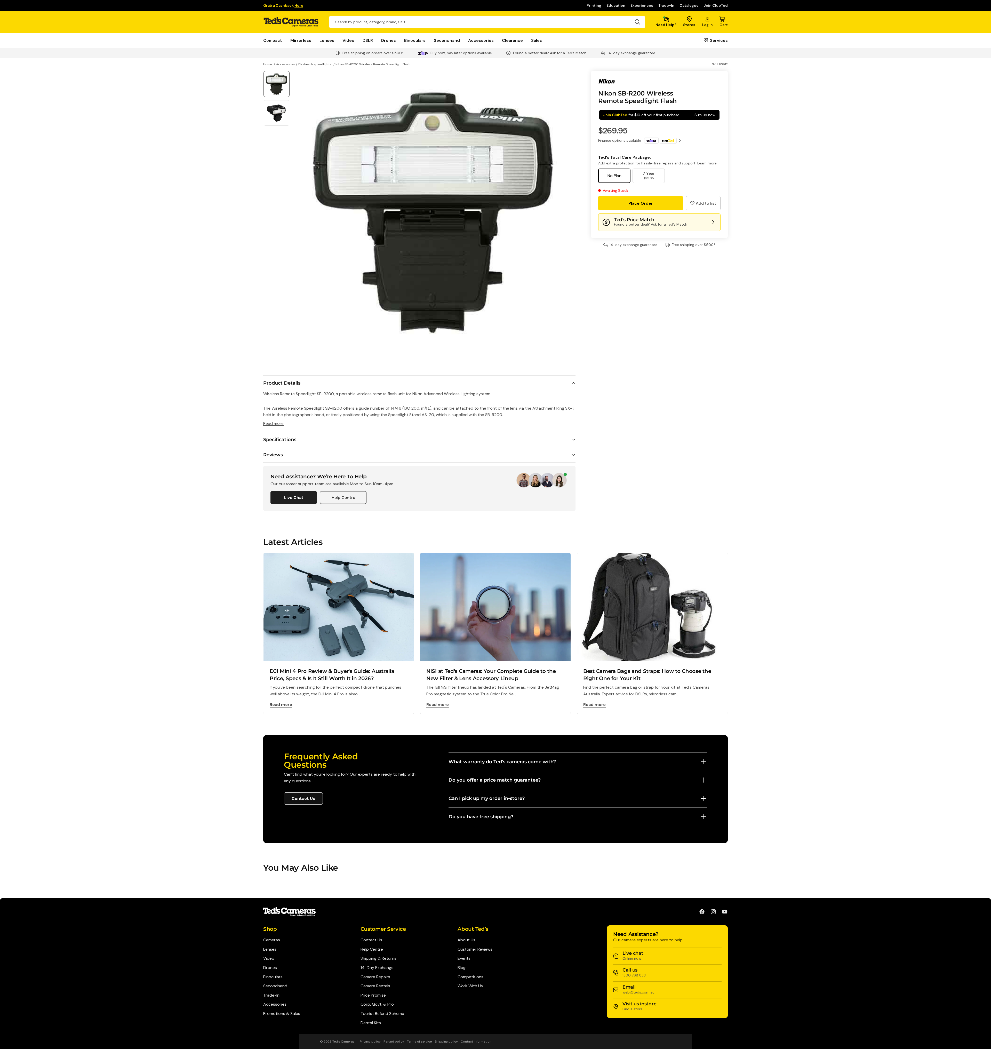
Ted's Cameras (343, 1041)
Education (615, 5)
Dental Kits (371, 1023)
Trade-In (666, 5)
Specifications (279, 439)
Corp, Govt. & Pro (377, 1004)
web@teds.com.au (638, 992)
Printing (594, 5)
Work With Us (470, 986)
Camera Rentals (375, 986)
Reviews (273, 455)
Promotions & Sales (281, 1013)
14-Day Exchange (377, 967)
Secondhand (447, 40)
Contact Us (303, 798)
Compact (272, 40)
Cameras (271, 940)
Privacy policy (370, 1041)
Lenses (326, 40)
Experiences (641, 5)
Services (719, 40)
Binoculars (415, 40)
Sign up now (704, 115)
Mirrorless (300, 40)
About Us (466, 940)
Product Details (281, 383)
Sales (536, 40)
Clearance (512, 40)
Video (348, 40)
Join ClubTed (716, 5)
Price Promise (373, 995)
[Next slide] (570, 211)
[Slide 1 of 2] (276, 84)
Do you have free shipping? (481, 817)
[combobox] (487, 22)
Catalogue (689, 5)
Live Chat (293, 497)
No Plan (614, 175)
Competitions (470, 977)
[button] (703, 203)
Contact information (476, 1041)
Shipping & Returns (378, 958)
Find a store (632, 1009)
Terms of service (419, 1041)
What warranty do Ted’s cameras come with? (502, 762)
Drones (388, 40)
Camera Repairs (375, 977)
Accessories (481, 40)
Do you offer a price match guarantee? (495, 780)
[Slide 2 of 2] (276, 112)
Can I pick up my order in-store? (487, 798)
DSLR (368, 40)
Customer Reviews (475, 949)
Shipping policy (446, 1041)
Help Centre (343, 497)
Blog (462, 967)
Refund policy (393, 1041)
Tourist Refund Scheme (382, 1013)
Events (464, 958)
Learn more (707, 163)
